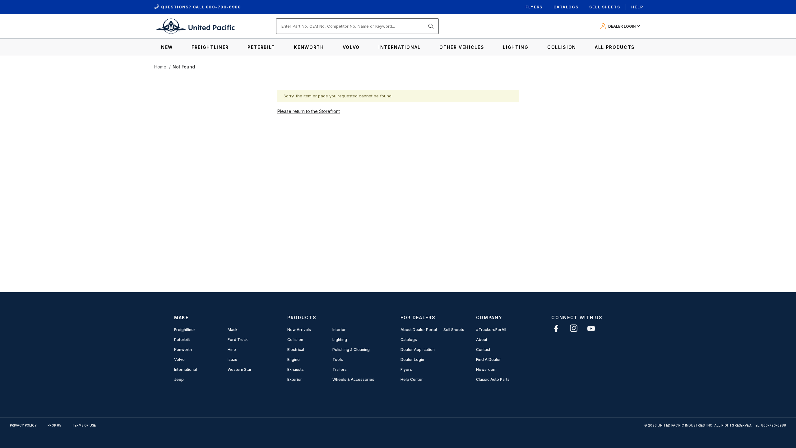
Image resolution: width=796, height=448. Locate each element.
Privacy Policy (23, 425)
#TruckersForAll (491, 329)
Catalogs (566, 7)
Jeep (179, 379)
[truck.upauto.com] (194, 25)
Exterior (294, 379)
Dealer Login (412, 359)
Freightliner (184, 329)
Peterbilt (182, 339)
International (185, 369)
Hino (232, 349)
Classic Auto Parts (493, 379)
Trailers (339, 369)
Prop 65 (54, 425)
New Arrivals (299, 329)
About (481, 339)
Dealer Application (417, 349)
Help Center (411, 379)
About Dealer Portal (418, 329)
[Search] (430, 26)
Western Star (240, 369)
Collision (295, 339)
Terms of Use (84, 425)
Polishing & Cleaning (351, 349)
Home (160, 66)
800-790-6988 (223, 7)
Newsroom (486, 369)
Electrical (295, 349)
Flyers (534, 7)
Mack (233, 329)
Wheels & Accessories (353, 379)
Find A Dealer (488, 359)
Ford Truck (238, 339)
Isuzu (232, 359)
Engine (293, 359)
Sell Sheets (604, 7)
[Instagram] (573, 328)
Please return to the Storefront (308, 111)
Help (637, 7)
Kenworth (183, 349)
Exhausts (295, 369)
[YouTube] (591, 328)
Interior (339, 329)
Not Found (184, 66)
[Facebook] (556, 328)
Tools (337, 359)
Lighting (339, 339)
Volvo (179, 359)
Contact (483, 349)
